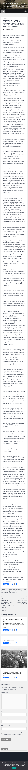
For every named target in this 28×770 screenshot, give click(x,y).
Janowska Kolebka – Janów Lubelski (14, 4)
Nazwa (3, 711)
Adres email (4, 718)
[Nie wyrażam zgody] (26, 765)
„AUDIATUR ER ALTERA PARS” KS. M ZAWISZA (12, 620)
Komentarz (4, 692)
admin (5, 29)
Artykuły (5, 18)
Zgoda (14, 767)
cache (4, 638)
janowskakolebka (13, 592)
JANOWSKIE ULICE (8, 670)
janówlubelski (4, 592)
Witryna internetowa (6, 725)
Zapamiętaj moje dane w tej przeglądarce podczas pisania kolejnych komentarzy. (14, 733)
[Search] (25, 11)
